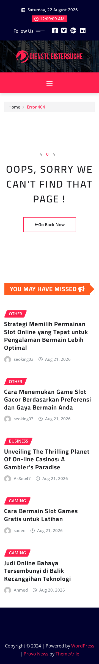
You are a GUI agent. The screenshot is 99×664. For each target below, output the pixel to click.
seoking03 (24, 359)
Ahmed (21, 590)
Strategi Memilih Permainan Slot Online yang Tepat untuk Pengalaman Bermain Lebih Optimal (46, 335)
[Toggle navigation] (49, 83)
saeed (20, 530)
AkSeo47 (22, 478)
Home (14, 107)
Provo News (36, 654)
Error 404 (36, 107)
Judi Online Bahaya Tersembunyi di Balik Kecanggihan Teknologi (37, 570)
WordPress (82, 646)
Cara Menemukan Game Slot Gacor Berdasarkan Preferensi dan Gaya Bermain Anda (47, 399)
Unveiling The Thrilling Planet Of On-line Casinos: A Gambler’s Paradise (47, 459)
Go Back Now (51, 224)
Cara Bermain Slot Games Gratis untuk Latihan (41, 515)
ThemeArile (67, 654)
